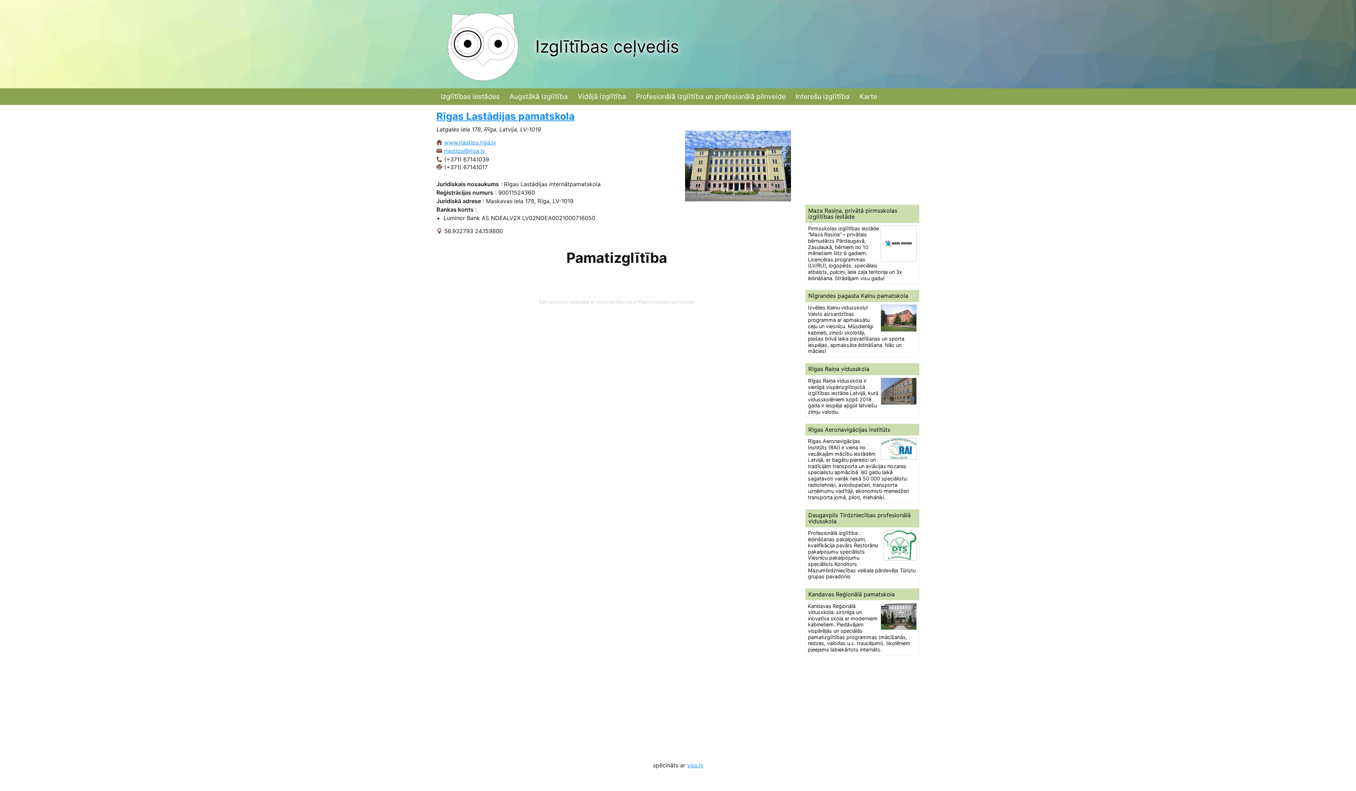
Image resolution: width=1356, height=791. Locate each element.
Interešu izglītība (823, 96)
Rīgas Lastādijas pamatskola (505, 116)
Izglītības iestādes (470, 96)
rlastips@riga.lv (464, 150)
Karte (868, 96)
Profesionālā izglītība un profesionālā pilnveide (711, 96)
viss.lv (695, 765)
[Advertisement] (862, 155)
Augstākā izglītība (539, 96)
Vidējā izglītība (602, 96)
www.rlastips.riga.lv (470, 142)
